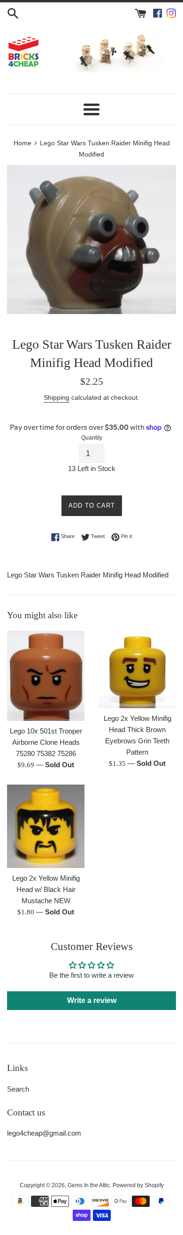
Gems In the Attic (89, 1185)
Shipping (56, 397)
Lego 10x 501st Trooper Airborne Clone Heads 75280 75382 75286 (46, 742)
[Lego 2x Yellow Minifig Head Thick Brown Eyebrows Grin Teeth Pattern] (137, 669)
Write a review (91, 1000)
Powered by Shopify (138, 1185)
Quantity (91, 437)
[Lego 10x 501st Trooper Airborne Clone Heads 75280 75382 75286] (45, 676)
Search (18, 1089)
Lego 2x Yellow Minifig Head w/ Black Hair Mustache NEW (46, 889)
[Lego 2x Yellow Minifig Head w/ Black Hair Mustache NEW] (45, 826)
